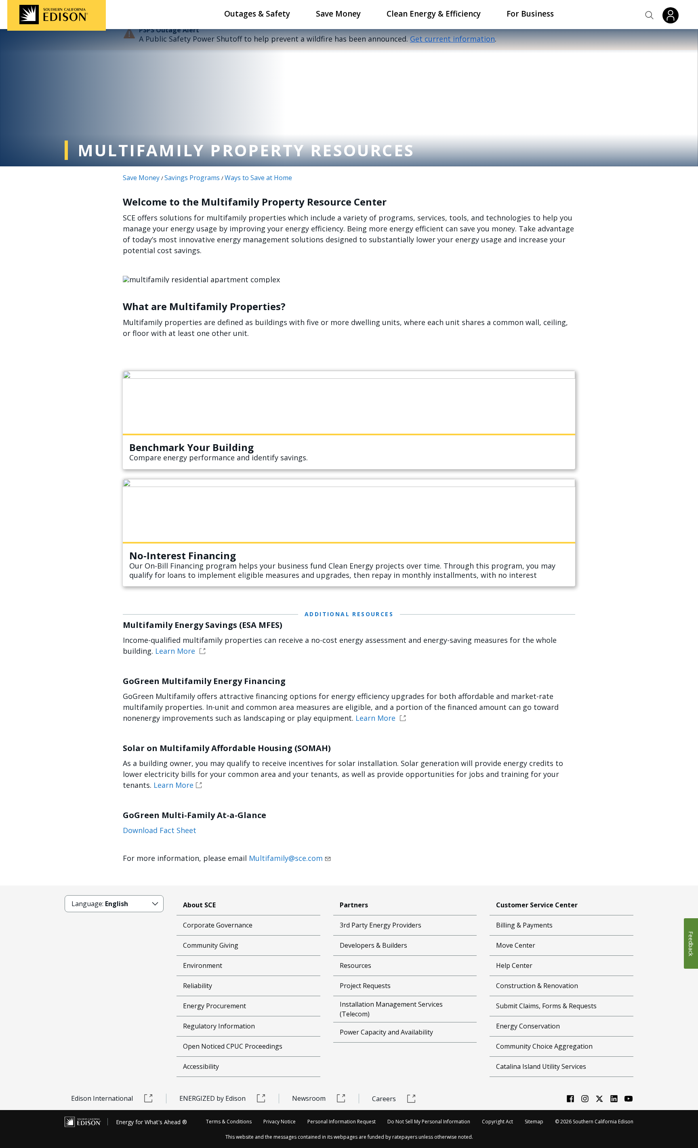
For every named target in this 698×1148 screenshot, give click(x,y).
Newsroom (309, 1098)
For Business (530, 13)
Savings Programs (192, 177)
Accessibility (201, 1066)
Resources (355, 965)
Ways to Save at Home (258, 177)
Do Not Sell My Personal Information (428, 1121)
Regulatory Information (219, 1026)
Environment (202, 965)
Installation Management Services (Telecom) (391, 1009)
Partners (354, 904)
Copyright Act (497, 1121)
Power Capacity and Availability (386, 1032)
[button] (649, 15)
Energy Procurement (214, 1005)
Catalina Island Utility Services (541, 1066)
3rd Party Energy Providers (380, 925)
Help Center (514, 965)
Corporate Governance (217, 925)
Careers (384, 1098)
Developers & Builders (373, 945)
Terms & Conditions (229, 1121)
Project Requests (365, 985)
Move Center (515, 945)
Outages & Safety (257, 13)
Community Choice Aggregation (544, 1046)
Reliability (197, 985)
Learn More (176, 651)
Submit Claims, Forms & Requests (546, 1005)
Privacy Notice (279, 1121)
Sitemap (534, 1121)
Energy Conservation (528, 1026)
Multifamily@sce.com (286, 858)
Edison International (102, 1098)
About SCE (199, 904)
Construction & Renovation (537, 985)
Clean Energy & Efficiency (434, 13)
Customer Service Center (537, 904)
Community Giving (210, 945)
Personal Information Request (341, 1121)
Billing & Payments (524, 925)
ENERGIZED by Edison (212, 1098)
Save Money (338, 13)
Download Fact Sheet (159, 830)
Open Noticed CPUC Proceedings (232, 1046)
